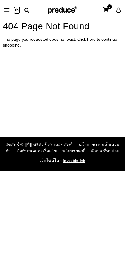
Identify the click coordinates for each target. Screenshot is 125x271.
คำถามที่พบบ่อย (105, 151)
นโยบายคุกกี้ (74, 151)
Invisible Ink (74, 160)
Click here (87, 39)
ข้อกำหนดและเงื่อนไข (37, 151)
